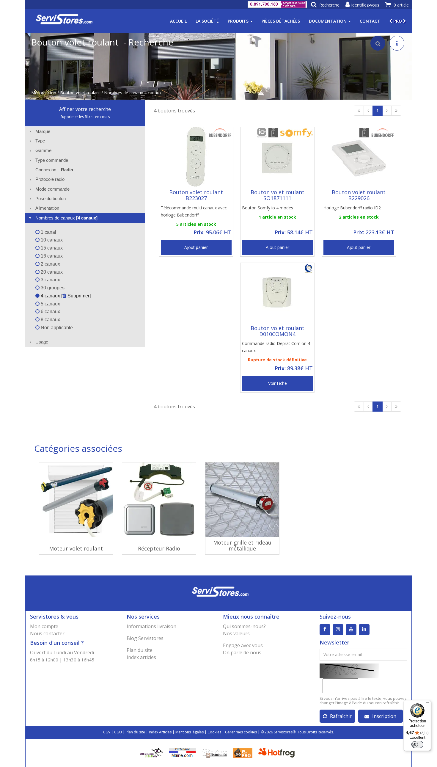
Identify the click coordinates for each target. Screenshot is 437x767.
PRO (397, 21)
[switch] (417, 744)
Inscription (384, 716)
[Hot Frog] (277, 752)
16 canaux (51, 255)
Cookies (214, 732)
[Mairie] (182, 752)
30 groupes (52, 287)
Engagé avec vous (243, 645)
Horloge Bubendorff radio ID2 (352, 208)
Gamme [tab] (43, 150)
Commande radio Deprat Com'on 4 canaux (276, 347)
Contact (370, 21)
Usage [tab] (41, 341)
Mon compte (44, 626)
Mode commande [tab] (52, 189)
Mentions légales (189, 732)
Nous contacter (47, 633)
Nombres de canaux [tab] (66, 217)
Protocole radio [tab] (50, 179)
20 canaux (51, 272)
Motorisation (43, 92)
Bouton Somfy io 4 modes (267, 208)
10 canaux (51, 239)
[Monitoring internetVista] (151, 752)
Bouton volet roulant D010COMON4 (277, 331)
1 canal (48, 232)
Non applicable (56, 327)
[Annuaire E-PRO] (242, 752)
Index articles (141, 657)
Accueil (178, 21)
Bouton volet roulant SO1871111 (277, 195)
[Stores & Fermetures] (214, 752)
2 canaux (50, 263)
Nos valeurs (236, 633)
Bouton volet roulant (80, 92)
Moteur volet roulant (76, 548)
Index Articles (160, 732)
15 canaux (51, 247)
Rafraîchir (341, 716)
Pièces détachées (281, 21)
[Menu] (427, 703)
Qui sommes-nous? (244, 626)
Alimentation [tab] (47, 208)
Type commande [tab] (51, 160)
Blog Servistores (145, 638)
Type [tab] (40, 140)
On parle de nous (242, 652)
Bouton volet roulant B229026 (359, 195)
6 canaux (50, 311)
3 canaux (50, 279)
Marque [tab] (42, 131)
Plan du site (140, 650)
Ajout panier (196, 247)
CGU (118, 732)
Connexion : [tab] (54, 169)
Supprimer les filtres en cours (85, 116)
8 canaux (50, 319)
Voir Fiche (277, 383)
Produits (239, 21)
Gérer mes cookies (241, 732)
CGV (106, 732)
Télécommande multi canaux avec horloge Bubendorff (194, 211)
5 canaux (50, 303)
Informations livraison (151, 626)
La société (207, 21)
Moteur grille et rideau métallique (242, 545)
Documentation (328, 21)
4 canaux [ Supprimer (64, 295)
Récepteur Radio (159, 548)
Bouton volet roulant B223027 (196, 195)
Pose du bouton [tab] (50, 198)
